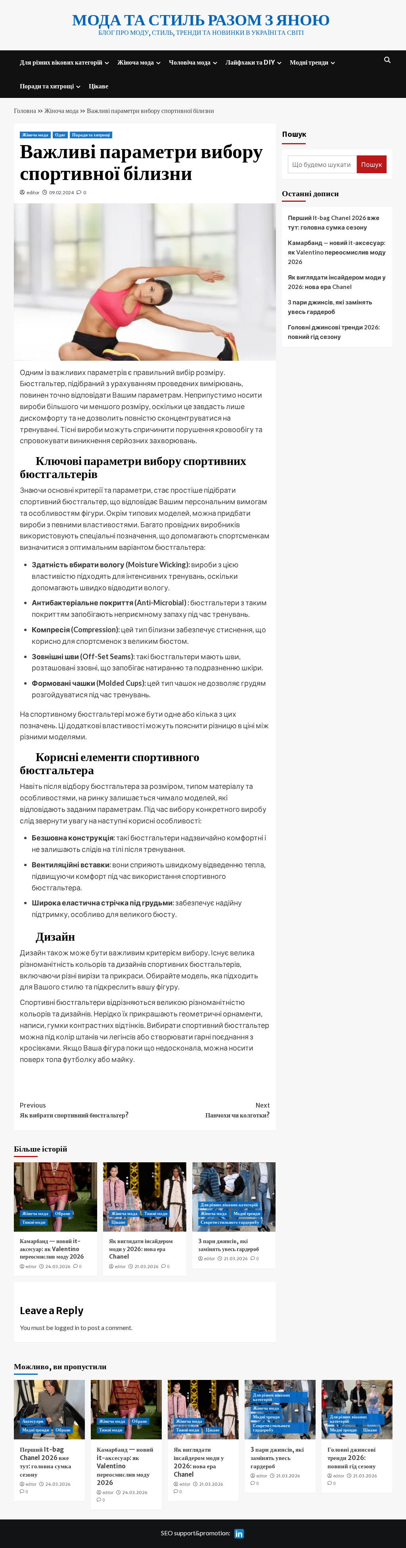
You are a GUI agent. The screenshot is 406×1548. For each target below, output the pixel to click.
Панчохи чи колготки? (237, 1110)
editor (33, 192)
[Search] (388, 60)
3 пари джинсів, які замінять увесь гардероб (228, 1245)
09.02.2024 (61, 192)
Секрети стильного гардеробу (230, 1222)
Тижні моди (33, 1222)
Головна (25, 111)
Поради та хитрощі (47, 86)
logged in (66, 1327)
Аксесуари (32, 1421)
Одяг (60, 135)
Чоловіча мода (190, 62)
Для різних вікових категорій (61, 62)
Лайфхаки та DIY (250, 62)
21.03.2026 (146, 1266)
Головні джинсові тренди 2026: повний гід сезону (334, 331)
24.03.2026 (58, 1266)
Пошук (294, 134)
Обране (62, 1213)
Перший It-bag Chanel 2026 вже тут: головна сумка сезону (333, 222)
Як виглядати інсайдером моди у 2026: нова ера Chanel (141, 1249)
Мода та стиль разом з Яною (201, 20)
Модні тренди (309, 62)
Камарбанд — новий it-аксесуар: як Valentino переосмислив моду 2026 (52, 1249)
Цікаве (98, 86)
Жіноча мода (135, 62)
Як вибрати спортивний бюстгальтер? (74, 1110)
